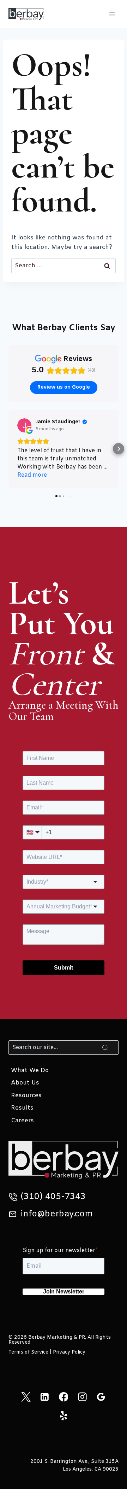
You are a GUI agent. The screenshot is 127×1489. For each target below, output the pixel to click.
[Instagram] (82, 1397)
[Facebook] (63, 1397)
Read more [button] (32, 475)
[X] (26, 1397)
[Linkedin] (44, 1397)
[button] (8, 448)
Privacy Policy (69, 1352)
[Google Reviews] (101, 1397)
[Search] (105, 1047)
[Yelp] (63, 1415)
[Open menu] (112, 13)
